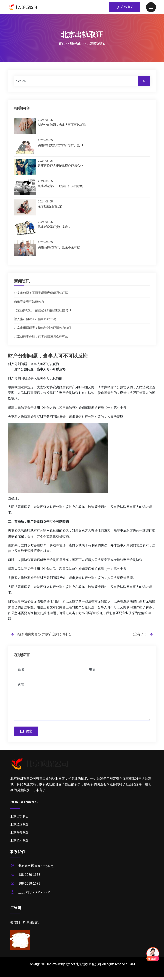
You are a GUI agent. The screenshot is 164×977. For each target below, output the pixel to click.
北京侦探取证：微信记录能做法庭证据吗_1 (42, 310)
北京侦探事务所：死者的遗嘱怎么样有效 (41, 336)
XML (133, 964)
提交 (29, 731)
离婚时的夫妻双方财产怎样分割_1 (43, 634)
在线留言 (127, 7)
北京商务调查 (19, 832)
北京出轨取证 (96, 43)
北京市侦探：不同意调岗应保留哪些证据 (41, 292)
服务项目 (76, 43)
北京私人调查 (19, 840)
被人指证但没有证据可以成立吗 (35, 319)
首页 (62, 43)
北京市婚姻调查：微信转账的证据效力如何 (42, 327)
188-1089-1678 (29, 874)
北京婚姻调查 (19, 824)
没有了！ (141, 634)
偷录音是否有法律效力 (29, 301)
